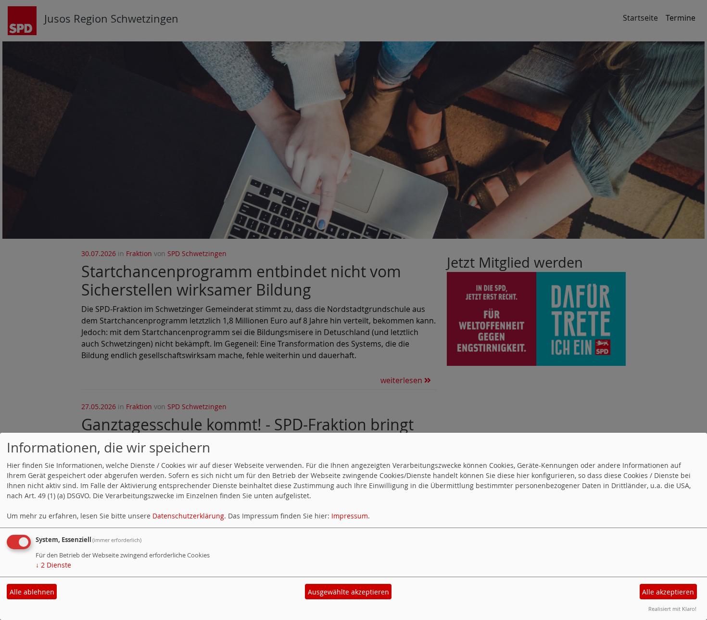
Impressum (349, 515)
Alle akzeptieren (668, 591)
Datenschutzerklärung (188, 515)
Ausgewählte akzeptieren (348, 591)
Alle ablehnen (32, 591)
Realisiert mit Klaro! (672, 608)
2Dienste (53, 564)
